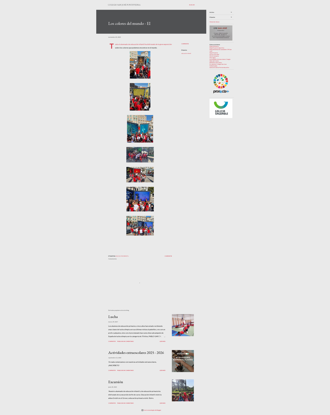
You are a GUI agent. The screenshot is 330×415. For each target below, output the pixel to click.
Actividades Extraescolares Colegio (220, 59)
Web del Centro (214, 61)
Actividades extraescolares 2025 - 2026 (136, 352)
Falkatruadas (213, 66)
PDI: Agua (213, 57)
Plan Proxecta (214, 53)
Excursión (115, 381)
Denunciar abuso (214, 22)
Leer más (162, 341)
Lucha (113, 316)
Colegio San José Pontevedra (124, 4)
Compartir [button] (185, 43)
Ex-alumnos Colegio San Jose (218, 64)
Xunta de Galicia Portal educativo (219, 67)
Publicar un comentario (125, 341)
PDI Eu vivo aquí (214, 54)
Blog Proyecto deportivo (217, 48)
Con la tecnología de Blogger (152, 410)
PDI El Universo (214, 56)
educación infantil (186, 53)
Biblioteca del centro (216, 62)
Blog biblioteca (214, 46)
